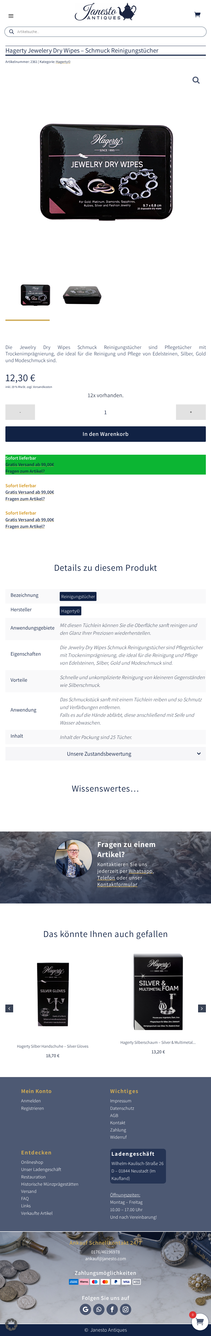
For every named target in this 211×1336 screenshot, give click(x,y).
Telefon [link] (106, 877)
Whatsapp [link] (141, 871)
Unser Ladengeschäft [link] (41, 1169)
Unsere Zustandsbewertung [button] (99, 753)
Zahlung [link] (118, 1130)
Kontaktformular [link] (117, 884)
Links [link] (26, 1206)
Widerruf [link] (118, 1137)
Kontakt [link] (117, 1123)
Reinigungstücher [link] (78, 596)
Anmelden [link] (31, 1101)
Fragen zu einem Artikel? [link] (126, 849)
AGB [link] (114, 1115)
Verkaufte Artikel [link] (36, 1213)
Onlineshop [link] (32, 1162)
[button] (11, 16)
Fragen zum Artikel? (25, 471)
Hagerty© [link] (63, 61)
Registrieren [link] (32, 1108)
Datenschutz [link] (122, 1108)
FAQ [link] (25, 1198)
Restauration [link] (33, 1177)
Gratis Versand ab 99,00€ (29, 464)
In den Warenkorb (106, 433)
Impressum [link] (120, 1101)
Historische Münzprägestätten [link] (49, 1184)
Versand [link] (29, 1191)
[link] (105, 19)
